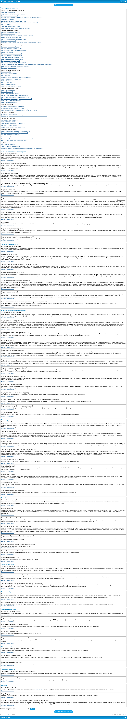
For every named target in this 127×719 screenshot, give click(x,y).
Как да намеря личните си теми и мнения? (13, 127)
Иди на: (2, 709)
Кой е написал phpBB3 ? (8, 144)
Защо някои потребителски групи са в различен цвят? (16, 99)
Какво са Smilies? (6, 75)
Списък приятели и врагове (9, 114)
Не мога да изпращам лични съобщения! (12, 106)
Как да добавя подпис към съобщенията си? (13, 50)
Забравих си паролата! (7, 19)
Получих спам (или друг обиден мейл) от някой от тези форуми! (19, 110)
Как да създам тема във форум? (10, 47)
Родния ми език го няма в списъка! (11, 37)
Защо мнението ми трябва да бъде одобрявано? (15, 66)
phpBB (7, 714)
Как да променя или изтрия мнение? (11, 48)
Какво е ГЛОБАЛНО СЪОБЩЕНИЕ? (11, 79)
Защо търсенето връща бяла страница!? (13, 123)
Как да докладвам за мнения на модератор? (13, 62)
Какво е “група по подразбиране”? (11, 100)
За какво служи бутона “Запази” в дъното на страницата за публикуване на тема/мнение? (26, 64)
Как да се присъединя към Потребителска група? (15, 95)
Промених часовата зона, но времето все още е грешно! (17, 36)
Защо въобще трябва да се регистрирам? (13, 14)
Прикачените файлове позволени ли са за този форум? (17, 139)
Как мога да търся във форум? (9, 120)
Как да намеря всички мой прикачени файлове (14, 140)
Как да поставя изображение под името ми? (13, 39)
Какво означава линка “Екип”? (9, 102)
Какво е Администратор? (8, 90)
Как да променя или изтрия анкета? (11, 54)
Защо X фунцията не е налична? (10, 146)
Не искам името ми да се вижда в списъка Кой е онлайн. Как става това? (21, 17)
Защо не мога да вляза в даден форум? (12, 57)
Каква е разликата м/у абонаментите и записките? (15, 131)
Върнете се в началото (7, 160)
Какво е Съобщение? (7, 80)
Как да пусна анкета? (7, 52)
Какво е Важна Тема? (7, 82)
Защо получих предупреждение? (10, 61)
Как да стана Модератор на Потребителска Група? (15, 97)
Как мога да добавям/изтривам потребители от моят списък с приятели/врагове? (24, 116)
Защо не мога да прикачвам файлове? (12, 59)
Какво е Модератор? (7, 92)
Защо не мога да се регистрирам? (10, 26)
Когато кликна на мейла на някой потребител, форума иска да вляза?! (21, 42)
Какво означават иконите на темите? (11, 86)
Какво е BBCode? (6, 72)
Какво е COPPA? (6, 24)
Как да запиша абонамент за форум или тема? (14, 133)
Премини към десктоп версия (63, 5)
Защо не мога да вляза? (8, 12)
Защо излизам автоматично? (9, 16)
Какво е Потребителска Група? (10, 93)
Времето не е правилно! (8, 34)
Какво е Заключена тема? (8, 84)
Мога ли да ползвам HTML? (9, 74)
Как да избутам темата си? (8, 68)
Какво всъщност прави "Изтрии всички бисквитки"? (15, 28)
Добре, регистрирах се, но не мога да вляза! (13, 21)
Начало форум (5, 717)
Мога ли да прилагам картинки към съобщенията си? (16, 77)
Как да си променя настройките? (10, 32)
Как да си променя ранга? (8, 41)
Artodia (124, 714)
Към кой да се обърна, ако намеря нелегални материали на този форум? (22, 148)
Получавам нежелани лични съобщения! (12, 108)
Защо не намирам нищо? (8, 121)
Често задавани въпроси (12, 1)
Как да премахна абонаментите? (10, 134)
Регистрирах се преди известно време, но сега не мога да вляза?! (19, 23)
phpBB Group (38, 689)
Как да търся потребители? (9, 125)
